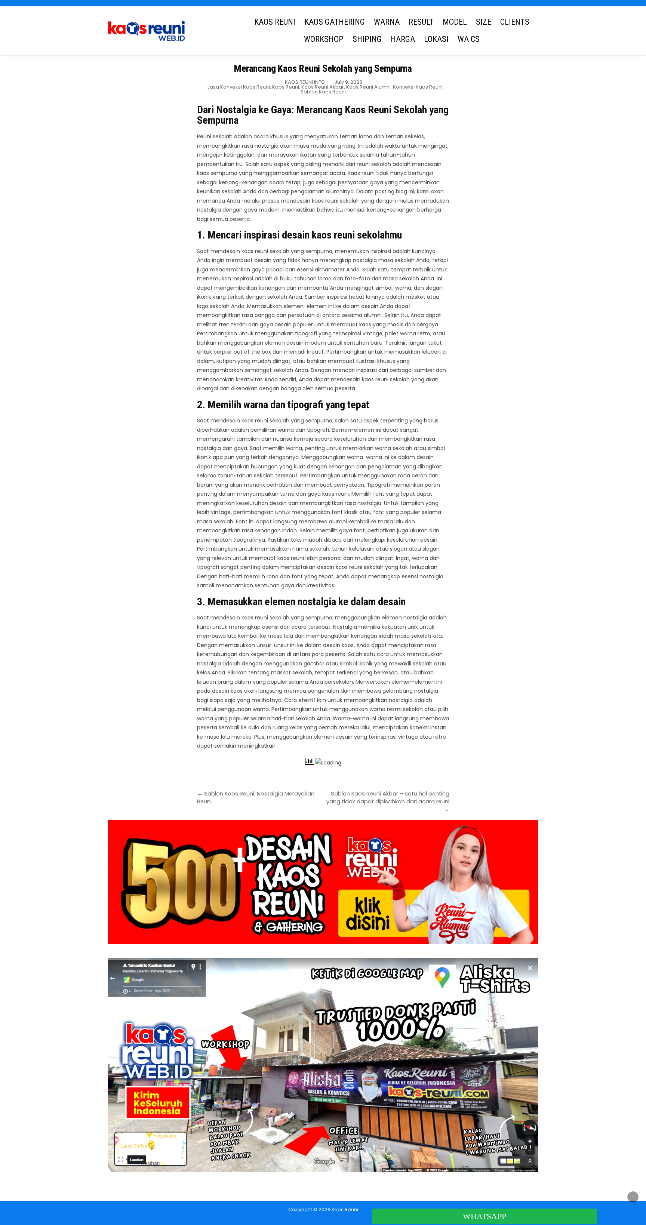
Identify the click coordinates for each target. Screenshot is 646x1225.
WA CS (469, 39)
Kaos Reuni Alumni (368, 86)
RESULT (421, 22)
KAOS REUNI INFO (305, 82)
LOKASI (436, 39)
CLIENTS (514, 22)
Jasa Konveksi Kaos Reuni (238, 86)
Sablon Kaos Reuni (323, 91)
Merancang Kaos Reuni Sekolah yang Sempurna (323, 68)
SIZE (483, 22)
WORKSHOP (324, 39)
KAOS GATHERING (334, 22)
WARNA (387, 22)
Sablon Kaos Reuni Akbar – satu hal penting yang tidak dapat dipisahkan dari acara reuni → (387, 801)
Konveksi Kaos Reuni (418, 86)
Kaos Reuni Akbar (322, 86)
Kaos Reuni (285, 86)
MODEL (455, 22)
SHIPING (367, 39)
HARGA (403, 39)
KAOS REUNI (274, 22)
